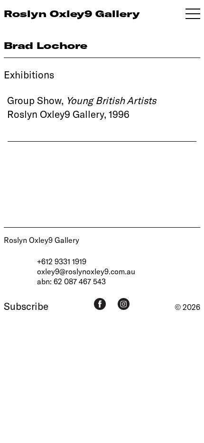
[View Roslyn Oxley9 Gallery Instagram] (124, 304)
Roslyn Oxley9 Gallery (41, 239)
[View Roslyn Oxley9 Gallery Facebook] (100, 304)
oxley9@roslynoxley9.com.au (86, 271)
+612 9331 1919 (61, 261)
